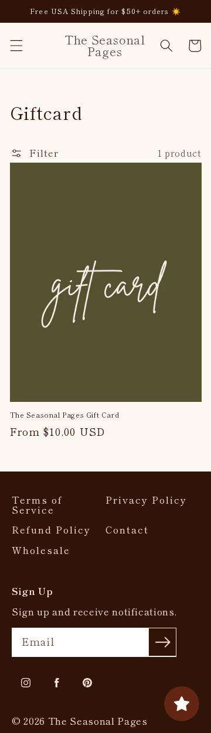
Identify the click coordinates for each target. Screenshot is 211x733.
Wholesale (41, 550)
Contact (127, 530)
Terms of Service (37, 504)
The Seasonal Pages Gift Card (65, 414)
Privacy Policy (146, 500)
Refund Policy (51, 530)
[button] (16, 46)
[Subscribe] (162, 642)
